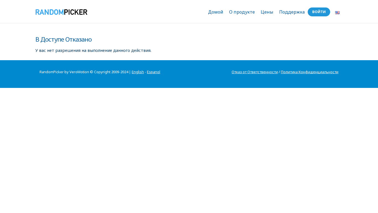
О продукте (242, 12)
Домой (215, 12)
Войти (319, 11)
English (138, 71)
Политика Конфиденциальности (309, 71)
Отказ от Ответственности (255, 71)
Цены (267, 12)
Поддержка (292, 12)
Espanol (153, 71)
